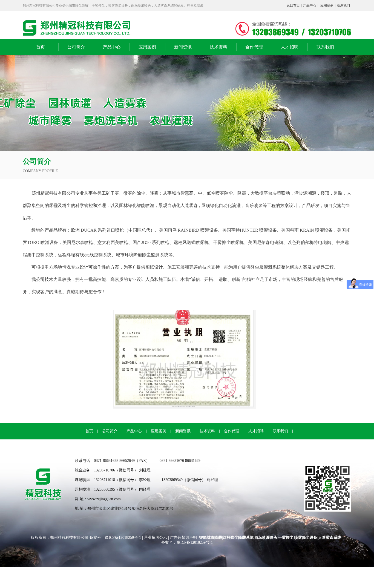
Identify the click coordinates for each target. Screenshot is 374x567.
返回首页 (293, 5)
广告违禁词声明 (183, 538)
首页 (40, 47)
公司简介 (76, 47)
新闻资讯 (183, 47)
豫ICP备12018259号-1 (123, 538)
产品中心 (309, 5)
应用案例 (326, 5)
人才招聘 (289, 47)
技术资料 (218, 47)
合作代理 (254, 47)
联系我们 (343, 5)
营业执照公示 (155, 538)
